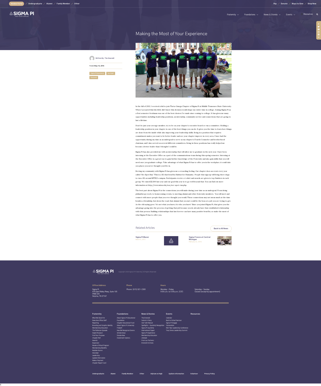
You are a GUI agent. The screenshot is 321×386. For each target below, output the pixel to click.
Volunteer (95, 353)
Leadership (96, 355)
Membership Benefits (99, 348)
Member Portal (16, 4)
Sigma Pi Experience (97, 73)
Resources (308, 14)
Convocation (170, 325)
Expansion (95, 343)
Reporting (95, 323)
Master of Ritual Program (100, 345)
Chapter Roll (96, 338)
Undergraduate (35, 4)
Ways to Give (297, 4)
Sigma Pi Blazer (142, 237)
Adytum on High (156, 373)
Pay (275, 4)
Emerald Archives (147, 343)
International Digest (147, 330)
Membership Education (100, 328)
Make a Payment (97, 360)
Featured (94, 77)
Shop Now (312, 4)
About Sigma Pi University (125, 325)
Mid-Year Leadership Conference (177, 328)
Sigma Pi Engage (171, 323)
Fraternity (231, 15)
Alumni (49, 4)
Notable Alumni (97, 350)
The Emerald (145, 318)
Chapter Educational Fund (125, 323)
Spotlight (111, 73)
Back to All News (221, 228)
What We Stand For (98, 318)
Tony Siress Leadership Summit (176, 330)
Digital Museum (97, 333)
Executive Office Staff (99, 320)
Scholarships (121, 333)
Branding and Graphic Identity (102, 325)
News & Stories (271, 15)
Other (76, 4)
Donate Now (121, 335)
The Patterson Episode (99, 330)
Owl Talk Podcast (147, 323)
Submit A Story (146, 320)
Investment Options (123, 338)
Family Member (63, 4)
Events (289, 15)
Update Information (98, 358)
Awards (94, 340)
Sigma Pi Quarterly (147, 328)
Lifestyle (144, 338)
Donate (284, 4)
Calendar (169, 318)
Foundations (249, 15)
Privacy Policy (209, 373)
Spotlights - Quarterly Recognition (152, 325)
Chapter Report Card (99, 363)
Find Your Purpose (98, 335)
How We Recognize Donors (126, 330)
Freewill (119, 328)
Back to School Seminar (174, 320)
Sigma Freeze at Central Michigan (199, 238)
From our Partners (147, 340)
